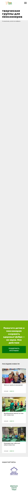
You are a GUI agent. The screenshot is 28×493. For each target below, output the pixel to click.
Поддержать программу (14, 349)
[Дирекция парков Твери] (14, 487)
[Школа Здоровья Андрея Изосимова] (14, 470)
